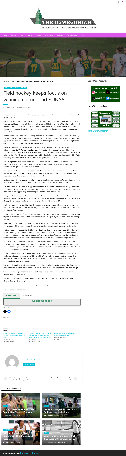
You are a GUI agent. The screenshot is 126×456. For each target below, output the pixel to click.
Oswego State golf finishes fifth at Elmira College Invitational (60, 410)
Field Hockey (14, 87)
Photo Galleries (72, 35)
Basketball (8, 430)
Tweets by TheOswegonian (98, 131)
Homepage (6, 81)
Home (5, 35)
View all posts (29, 364)
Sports (30, 35)
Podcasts (60, 35)
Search (83, 35)
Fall (13, 81)
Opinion (38, 35)
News (22, 35)
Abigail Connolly (11, 107)
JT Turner (6, 442)
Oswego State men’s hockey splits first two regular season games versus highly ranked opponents (40, 335)
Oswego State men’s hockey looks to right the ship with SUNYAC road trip (14, 335)
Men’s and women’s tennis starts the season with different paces (60, 437)
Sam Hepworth (48, 415)
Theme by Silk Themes (29, 453)
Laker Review (49, 35)
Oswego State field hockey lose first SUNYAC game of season (18, 410)
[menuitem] (5, 35)
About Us (13, 35)
